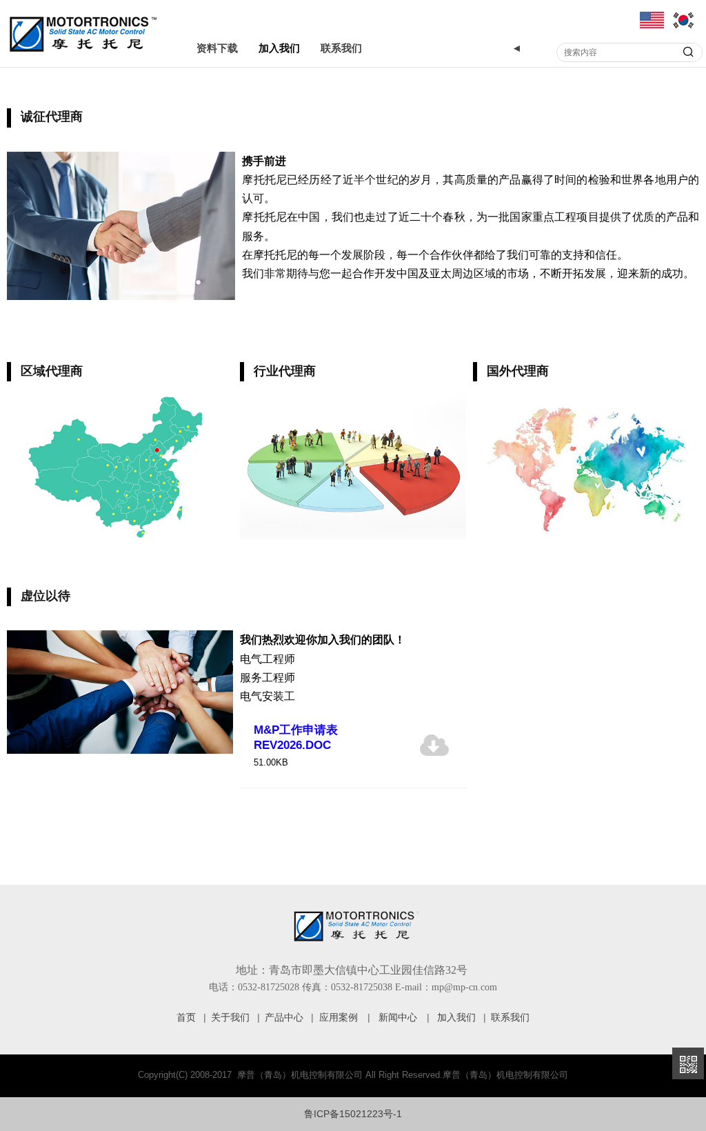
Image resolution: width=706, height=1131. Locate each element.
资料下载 (217, 48)
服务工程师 (267, 677)
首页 (186, 1017)
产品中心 (284, 1017)
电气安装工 (267, 696)
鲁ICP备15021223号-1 (353, 1113)
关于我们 (230, 1017)
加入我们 (279, 48)
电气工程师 (267, 659)
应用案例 (338, 1017)
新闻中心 (398, 1017)
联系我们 (341, 48)
